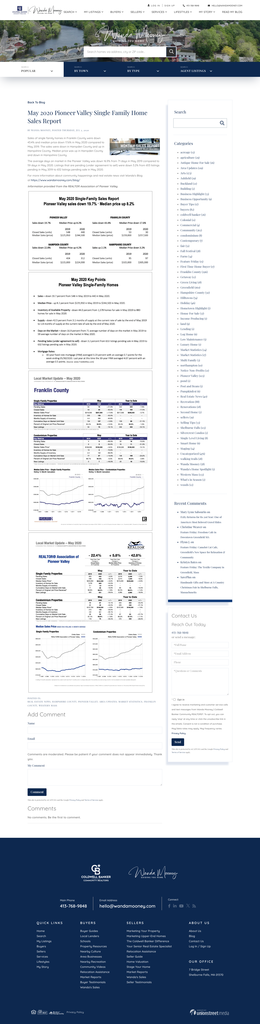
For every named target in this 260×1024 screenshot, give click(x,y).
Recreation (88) (189, 402)
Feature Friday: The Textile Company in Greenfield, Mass (202, 570)
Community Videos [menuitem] (92, 967)
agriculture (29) (190, 158)
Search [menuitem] (69, 12)
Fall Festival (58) (190, 251)
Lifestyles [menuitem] (181, 12)
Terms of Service (91, 800)
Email (31, 739)
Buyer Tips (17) (189, 204)
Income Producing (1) (193, 318)
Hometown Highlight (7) (195, 308)
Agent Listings (193, 71)
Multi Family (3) (190, 360)
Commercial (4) (190, 225)
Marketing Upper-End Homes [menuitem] (146, 936)
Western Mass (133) (192, 474)
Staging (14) (187, 449)
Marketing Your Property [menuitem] (143, 931)
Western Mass (48, 705)
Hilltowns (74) (188, 298)
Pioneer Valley (88, 701)
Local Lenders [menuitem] (89, 936)
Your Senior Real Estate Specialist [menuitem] (149, 946)
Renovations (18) (190, 407)
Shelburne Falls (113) (193, 428)
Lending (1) (187, 329)
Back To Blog (36, 102)
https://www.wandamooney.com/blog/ (55, 180)
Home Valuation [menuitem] (137, 961)
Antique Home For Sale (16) (197, 163)
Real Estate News (39, 701)
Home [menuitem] (41, 931)
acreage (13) (187, 152)
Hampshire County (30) (195, 293)
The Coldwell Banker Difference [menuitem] (148, 941)
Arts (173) (185, 173)
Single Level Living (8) (194, 438)
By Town (81, 71)
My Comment (36, 765)
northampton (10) (191, 365)
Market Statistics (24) (193, 350)
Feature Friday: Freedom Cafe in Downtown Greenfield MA (198, 535)
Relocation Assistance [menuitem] (94, 972)
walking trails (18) (191, 459)
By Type (133, 71)
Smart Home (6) (190, 443)
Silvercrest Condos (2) (194, 433)
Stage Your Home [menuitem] (138, 967)
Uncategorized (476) (192, 454)
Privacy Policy (75, 800)
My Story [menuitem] (205, 12)
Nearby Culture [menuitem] (90, 951)
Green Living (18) (190, 282)
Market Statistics (131, 701)
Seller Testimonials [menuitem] (139, 982)
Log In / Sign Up (200, 946)
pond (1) (185, 381)
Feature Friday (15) (191, 261)
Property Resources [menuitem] (93, 946)
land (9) (185, 324)
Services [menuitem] (158, 12)
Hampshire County (64, 701)
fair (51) (184, 246)
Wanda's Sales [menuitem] (90, 987)
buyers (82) (187, 209)
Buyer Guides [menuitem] (89, 931)
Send (178, 742)
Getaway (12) (188, 277)
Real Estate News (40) (193, 396)
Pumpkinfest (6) (190, 391)
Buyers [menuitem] (115, 12)
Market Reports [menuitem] (90, 977)
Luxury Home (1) (190, 344)
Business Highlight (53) (194, 194)
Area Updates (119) (191, 168)
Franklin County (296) (194, 272)
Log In (155, 5)
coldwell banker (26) (193, 215)
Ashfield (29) (188, 178)
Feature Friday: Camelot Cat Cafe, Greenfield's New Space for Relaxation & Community (202, 552)
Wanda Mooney (41, 130)
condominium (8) (191, 235)
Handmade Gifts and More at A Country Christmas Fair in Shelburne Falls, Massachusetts (202, 587)
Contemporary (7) (191, 241)
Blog (192, 936)
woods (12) (186, 485)
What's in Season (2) (192, 480)
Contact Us (196, 941)
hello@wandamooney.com (227, 5)
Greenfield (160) (190, 287)
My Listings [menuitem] (92, 12)
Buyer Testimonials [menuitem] (93, 982)
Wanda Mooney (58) (192, 464)
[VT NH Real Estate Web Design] (209, 1012)
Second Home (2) (190, 412)
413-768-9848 (192, 5)
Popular (28, 71)
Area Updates (108, 701)
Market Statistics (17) (193, 355)
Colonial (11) (187, 220)
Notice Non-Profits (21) (194, 370)
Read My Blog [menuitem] (232, 12)
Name (31, 723)
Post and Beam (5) (191, 386)
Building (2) (187, 189)
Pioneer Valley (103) (192, 376)
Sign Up (169, 5)
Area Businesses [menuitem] (91, 956)
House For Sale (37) (192, 313)
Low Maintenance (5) (193, 339)
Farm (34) (186, 256)
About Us (195, 931)
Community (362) (191, 230)
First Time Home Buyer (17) (197, 267)
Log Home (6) (188, 334)
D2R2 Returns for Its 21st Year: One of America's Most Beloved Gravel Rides (201, 519)
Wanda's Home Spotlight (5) (197, 469)
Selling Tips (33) (190, 423)
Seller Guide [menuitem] (135, 956)
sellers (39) (187, 417)
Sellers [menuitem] (136, 12)
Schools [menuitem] (85, 941)
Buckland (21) (188, 184)
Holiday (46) (187, 303)
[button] (171, 52)
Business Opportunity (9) (196, 199)
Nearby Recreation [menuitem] (93, 961)
